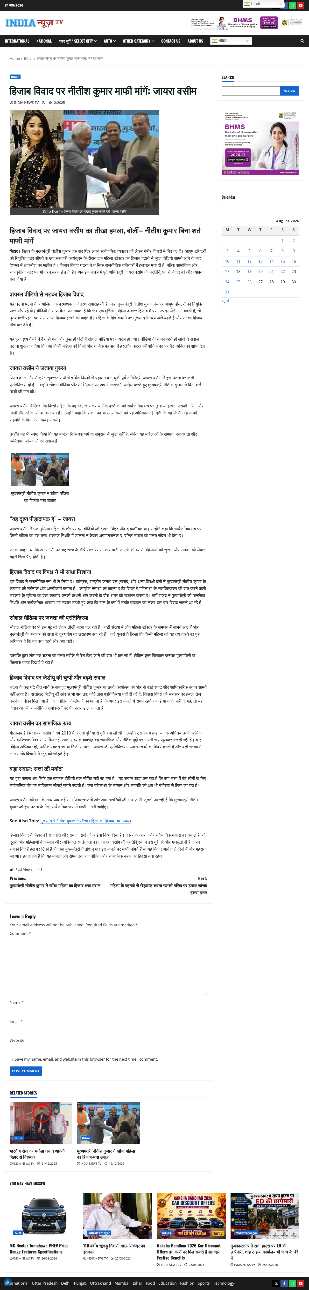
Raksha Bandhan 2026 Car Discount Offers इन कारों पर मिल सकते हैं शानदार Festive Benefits (189, 1251)
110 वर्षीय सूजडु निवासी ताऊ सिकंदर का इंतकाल (114, 1248)
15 (283, 261)
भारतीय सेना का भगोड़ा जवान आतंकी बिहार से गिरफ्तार (37, 1154)
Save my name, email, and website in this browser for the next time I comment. (86, 1059)
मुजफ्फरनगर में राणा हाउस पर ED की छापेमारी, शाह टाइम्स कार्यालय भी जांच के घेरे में (264, 1251)
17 (227, 271)
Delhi (65, 1283)
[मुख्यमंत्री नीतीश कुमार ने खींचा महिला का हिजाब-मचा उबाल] (108, 1123)
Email (16, 1021)
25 (238, 282)
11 (238, 261)
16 (294, 261)
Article (167, 1233)
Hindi (223, 40)
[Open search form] (302, 41)
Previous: (55, 881)
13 (260, 261)
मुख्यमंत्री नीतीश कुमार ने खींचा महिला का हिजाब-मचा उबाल (85, 821)
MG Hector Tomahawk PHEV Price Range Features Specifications (39, 1248)
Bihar (15, 77)
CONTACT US (170, 41)
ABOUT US (195, 41)
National (44, 41)
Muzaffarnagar (99, 1233)
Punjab (80, 1283)
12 (249, 261)
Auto (108, 41)
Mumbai (121, 1283)
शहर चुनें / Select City (76, 41)
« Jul (225, 300)
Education (167, 1283)
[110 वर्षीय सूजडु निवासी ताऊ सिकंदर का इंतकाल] (117, 1216)
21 (271, 271)
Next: (158, 885)
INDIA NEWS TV (26, 102)
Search (228, 77)
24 (227, 282)
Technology (223, 1283)
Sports (204, 1283)
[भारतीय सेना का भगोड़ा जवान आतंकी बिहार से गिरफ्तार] (41, 1123)
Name (17, 1002)
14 (271, 261)
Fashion (187, 1283)
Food (150, 1283)
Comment (20, 933)
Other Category (136, 41)
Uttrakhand (100, 1283)
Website (17, 1040)
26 (249, 282)
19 (249, 271)
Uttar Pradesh (45, 1283)
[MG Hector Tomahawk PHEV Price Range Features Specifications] (44, 1216)
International (17, 41)
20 (260, 271)
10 (227, 261)
